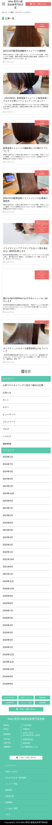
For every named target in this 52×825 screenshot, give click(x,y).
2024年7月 (8, 464)
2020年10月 (8, 588)
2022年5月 (8, 530)
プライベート (9, 422)
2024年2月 (8, 479)
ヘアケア (7, 436)
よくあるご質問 (11, 808)
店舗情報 (42, 703)
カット (6, 400)
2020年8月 (8, 603)
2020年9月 (8, 596)
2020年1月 (8, 647)
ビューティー (9, 414)
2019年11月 (8, 662)
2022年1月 (8, 552)
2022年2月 (8, 545)
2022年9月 (8, 523)
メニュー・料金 (26, 703)
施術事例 (7, 444)
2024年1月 (8, 486)
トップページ (10, 765)
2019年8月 (8, 684)
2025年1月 (8, 457)
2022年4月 (8, 537)
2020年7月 (8, 610)
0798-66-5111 (28, 739)
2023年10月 (8, 493)
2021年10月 (8, 559)
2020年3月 (8, 632)
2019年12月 (8, 654)
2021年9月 (8, 567)
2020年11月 (8, 581)
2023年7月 (8, 508)
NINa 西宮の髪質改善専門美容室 (26, 719)
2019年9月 (8, 676)
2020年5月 (8, 618)
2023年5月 (8, 515)
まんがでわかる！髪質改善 (15, 778)
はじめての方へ (9, 697)
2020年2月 (8, 640)
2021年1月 (8, 574)
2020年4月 (8, 625)
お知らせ (7, 392)
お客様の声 (10, 703)
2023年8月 (8, 501)
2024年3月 (8, 471)
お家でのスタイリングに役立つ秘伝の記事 (23, 385)
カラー (6, 407)
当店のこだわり (26, 697)
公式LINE (26, 743)
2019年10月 (8, 669)
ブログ (6, 429)
